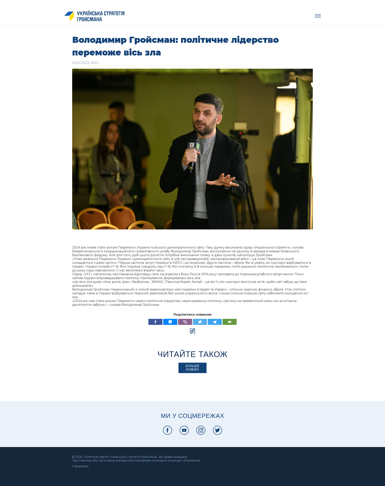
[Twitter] (200, 322)
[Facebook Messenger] (170, 322)
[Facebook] (155, 322)
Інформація (80, 466)
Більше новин (193, 367)
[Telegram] (215, 322)
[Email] (230, 322)
